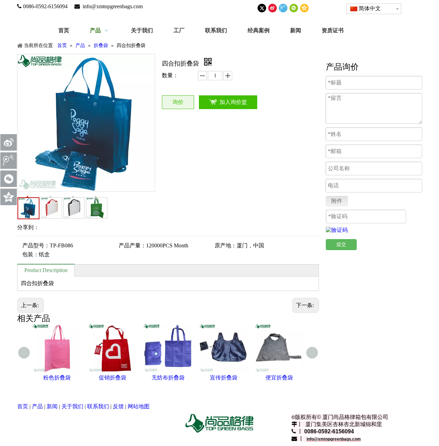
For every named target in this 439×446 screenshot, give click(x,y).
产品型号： (36, 245)
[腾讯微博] (283, 8)
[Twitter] (262, 8)
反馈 (118, 406)
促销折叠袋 (112, 377)
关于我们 (72, 406)
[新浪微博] (272, 8)
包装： (30, 254)
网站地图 (139, 406)
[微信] (293, 8)
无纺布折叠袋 (168, 377)
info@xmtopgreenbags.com (113, 6)
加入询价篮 (233, 102)
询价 (178, 102)
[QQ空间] (304, 8)
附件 (336, 201)
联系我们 (98, 406)
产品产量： (132, 245)
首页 (22, 406)
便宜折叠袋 (279, 377)
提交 (341, 244)
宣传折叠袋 (223, 377)
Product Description (46, 270)
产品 (37, 406)
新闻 (52, 406)
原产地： (226, 245)
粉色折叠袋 (57, 377)
